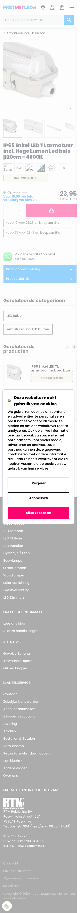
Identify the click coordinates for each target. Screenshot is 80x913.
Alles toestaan (38, 512)
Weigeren (38, 483)
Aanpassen (38, 498)
